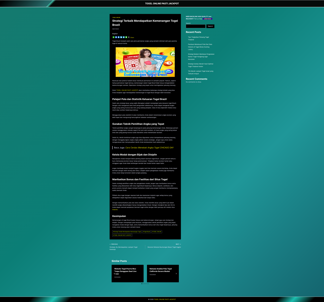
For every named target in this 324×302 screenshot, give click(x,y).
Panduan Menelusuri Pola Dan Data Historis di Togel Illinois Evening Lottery (200, 46)
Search (188, 23)
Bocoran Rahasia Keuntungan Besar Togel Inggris (164, 245)
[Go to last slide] (114, 274)
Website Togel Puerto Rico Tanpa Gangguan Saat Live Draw (125, 271)
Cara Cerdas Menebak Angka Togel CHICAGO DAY (149, 147)
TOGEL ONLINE (116, 17)
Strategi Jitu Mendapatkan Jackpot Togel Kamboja (123, 246)
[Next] (176, 274)
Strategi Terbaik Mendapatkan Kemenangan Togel (127, 231)
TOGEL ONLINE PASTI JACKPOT (122, 235)
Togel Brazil (146, 231)
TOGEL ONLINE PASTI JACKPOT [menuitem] (127, 90)
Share (132, 37)
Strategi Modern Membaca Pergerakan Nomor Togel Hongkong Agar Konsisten (201, 56)
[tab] (141, 283)
